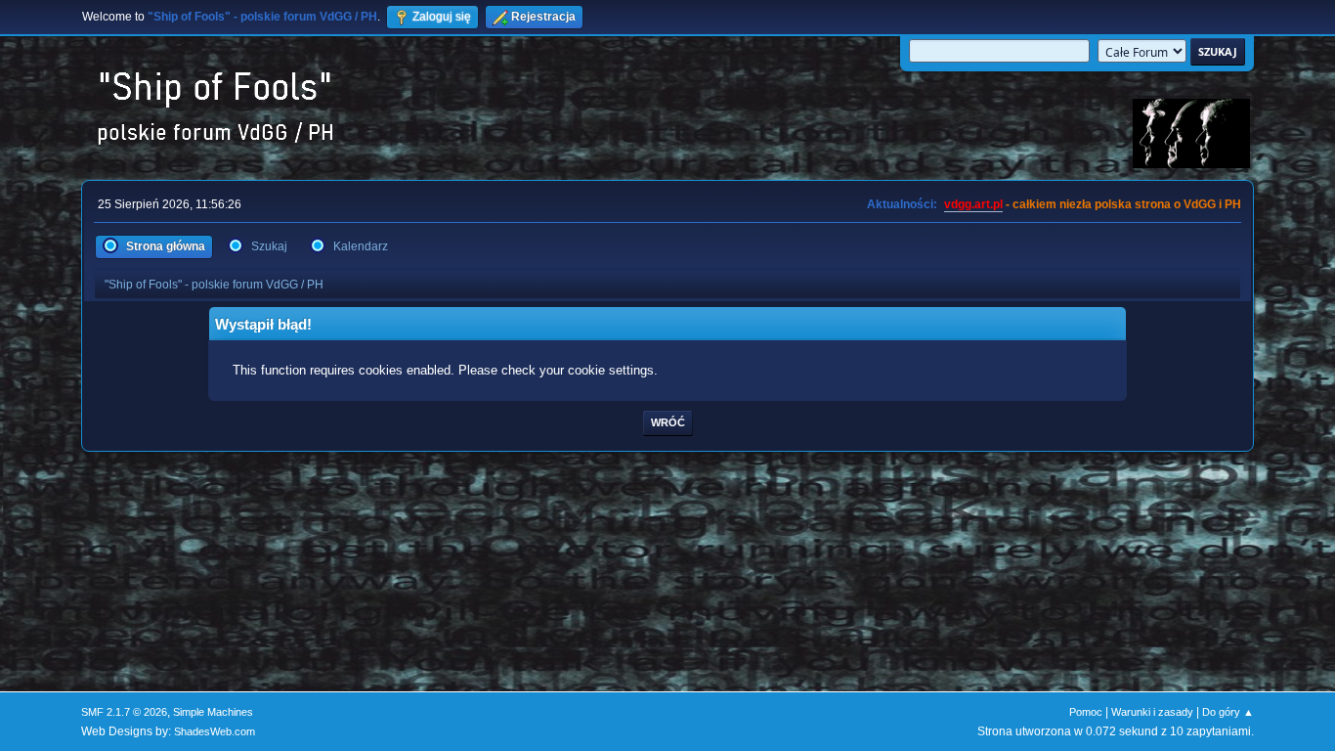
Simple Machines (213, 712)
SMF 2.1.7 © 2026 (124, 712)
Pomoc (1085, 712)
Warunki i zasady (1152, 712)
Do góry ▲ (1228, 712)
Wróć (668, 422)
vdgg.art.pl (973, 204)
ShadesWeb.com (214, 731)
